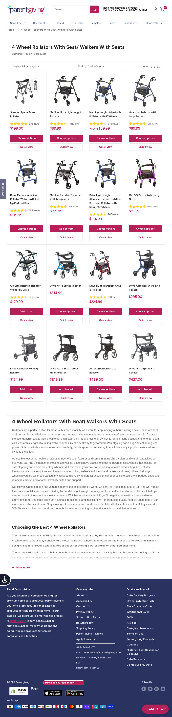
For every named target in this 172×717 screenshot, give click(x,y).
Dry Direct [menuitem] (39, 23)
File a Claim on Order (140, 606)
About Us (82, 595)
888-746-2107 (138, 10)
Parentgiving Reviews (89, 633)
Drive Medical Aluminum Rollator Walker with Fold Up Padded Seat (25, 199)
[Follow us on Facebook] (143, 689)
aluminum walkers (23, 504)
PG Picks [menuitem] (77, 23)
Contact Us (83, 606)
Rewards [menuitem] (128, 23)
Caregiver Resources (140, 628)
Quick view (26, 146)
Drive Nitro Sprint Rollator (65, 285)
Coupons (132, 644)
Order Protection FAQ (140, 601)
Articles (131, 622)
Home (10, 29)
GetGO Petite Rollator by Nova (144, 197)
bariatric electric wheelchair (110, 508)
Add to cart (66, 228)
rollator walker (64, 462)
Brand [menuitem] (60, 23)
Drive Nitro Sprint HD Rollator (141, 370)
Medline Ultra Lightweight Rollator (65, 114)
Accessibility (84, 601)
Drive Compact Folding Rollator (24, 370)
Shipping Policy (85, 628)
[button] (162, 9)
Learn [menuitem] (112, 23)
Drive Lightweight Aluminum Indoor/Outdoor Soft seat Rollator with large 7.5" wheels (105, 201)
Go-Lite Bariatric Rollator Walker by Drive (25, 287)
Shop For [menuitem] (15, 23)
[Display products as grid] (153, 66)
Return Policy (84, 622)
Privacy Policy (85, 611)
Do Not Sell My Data (139, 664)
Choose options (26, 138)
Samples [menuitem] (96, 23)
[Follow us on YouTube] (163, 689)
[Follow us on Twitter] (150, 689)
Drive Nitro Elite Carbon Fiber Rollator (64, 370)
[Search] (94, 9)
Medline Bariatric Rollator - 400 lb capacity (66, 197)
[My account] (155, 9)
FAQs (130, 617)
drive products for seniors (62, 508)
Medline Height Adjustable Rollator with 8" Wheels (105, 114)
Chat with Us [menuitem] (154, 23)
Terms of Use (135, 633)
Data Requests (136, 659)
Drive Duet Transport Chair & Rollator (105, 287)
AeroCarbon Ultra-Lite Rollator (102, 370)
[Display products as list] (158, 66)
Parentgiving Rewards (140, 639)
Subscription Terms (88, 617)
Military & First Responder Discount (143, 651)
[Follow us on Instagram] (156, 689)
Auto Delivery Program (141, 595)
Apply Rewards (85, 639)
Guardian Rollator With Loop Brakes (142, 114)
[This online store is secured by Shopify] (17, 691)
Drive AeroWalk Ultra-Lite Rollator (144, 287)
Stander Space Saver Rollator (22, 114)
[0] (162, 9)
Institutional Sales (138, 611)
